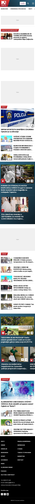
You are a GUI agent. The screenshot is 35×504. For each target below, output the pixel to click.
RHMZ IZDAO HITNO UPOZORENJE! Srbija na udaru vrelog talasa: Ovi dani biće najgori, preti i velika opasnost (22, 288)
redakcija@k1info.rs (9, 482)
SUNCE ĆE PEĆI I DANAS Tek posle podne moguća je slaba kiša (23, 306)
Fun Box (3, 471)
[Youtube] (8, 494)
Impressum (21, 445)
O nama (20, 449)
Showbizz (4, 460)
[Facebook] (8, 38)
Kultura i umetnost (8, 474)
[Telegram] (11, 38)
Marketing (21, 456)
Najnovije (4, 9)
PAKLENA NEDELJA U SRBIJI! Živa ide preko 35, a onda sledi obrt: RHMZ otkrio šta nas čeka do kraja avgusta (23, 297)
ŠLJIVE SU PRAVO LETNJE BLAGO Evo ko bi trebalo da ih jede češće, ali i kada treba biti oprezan (23, 422)
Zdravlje (5, 379)
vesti (30, 9)
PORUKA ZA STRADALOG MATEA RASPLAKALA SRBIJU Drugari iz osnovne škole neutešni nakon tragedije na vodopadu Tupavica (16, 189)
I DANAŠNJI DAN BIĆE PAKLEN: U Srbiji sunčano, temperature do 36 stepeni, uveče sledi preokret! (23, 260)
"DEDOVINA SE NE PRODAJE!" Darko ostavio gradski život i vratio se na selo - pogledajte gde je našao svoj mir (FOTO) (16, 340)
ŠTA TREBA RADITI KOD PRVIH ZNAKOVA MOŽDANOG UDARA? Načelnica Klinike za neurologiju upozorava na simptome (23, 413)
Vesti (4, 107)
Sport (3, 456)
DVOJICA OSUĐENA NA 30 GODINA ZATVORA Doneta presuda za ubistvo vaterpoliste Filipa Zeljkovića (23, 36)
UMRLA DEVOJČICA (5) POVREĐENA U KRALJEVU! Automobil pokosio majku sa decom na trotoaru (23, 157)
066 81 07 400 (7, 480)
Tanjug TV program (24, 452)
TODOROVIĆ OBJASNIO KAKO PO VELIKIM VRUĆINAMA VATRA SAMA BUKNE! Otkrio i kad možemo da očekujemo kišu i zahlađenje (22, 279)
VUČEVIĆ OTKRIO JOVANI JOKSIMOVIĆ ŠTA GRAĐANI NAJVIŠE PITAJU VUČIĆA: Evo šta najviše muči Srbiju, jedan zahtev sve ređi (23, 139)
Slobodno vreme (6, 467)
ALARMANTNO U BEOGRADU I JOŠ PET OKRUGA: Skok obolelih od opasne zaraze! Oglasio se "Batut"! (17, 404)
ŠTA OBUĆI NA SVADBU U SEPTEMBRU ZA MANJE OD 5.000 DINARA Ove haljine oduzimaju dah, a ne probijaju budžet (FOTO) (13, 217)
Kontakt (21, 460)
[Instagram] (5, 494)
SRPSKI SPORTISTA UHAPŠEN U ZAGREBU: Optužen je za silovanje (17, 131)
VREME (4, 254)
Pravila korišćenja (24, 441)
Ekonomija (4, 452)
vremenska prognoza (18, 9)
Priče (2, 463)
